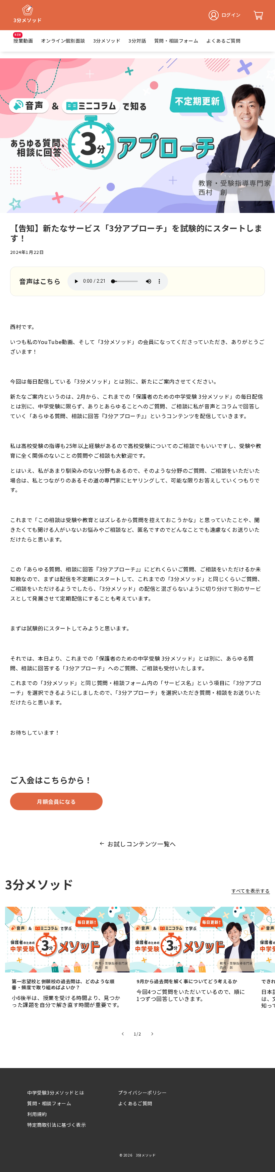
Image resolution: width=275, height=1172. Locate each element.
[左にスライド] (122, 1033)
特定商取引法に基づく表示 (56, 1124)
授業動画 (23, 40)
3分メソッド (107, 40)
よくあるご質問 (223, 40)
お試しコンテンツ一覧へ (141, 843)
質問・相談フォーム (176, 40)
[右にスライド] (152, 1033)
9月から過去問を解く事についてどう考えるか (186, 981)
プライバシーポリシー (142, 1092)
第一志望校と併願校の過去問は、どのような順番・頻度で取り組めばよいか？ (63, 984)
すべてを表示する (250, 890)
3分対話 (137, 40)
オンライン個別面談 (63, 40)
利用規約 (37, 1114)
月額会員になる (56, 801)
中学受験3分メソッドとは (55, 1092)
